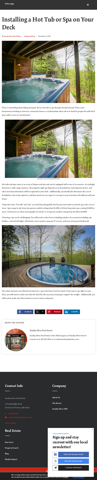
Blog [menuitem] (7, 454)
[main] (48, 191)
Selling (32, 36)
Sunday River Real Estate (12, 36)
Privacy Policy (10, 423)
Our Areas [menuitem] (9, 442)
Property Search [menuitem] (11, 448)
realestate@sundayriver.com (20, 417)
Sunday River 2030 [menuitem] (59, 409)
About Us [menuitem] (56, 398)
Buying (26, 36)
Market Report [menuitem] (11, 459)
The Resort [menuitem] (57, 403)
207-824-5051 (13, 414)
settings (65, 477)
